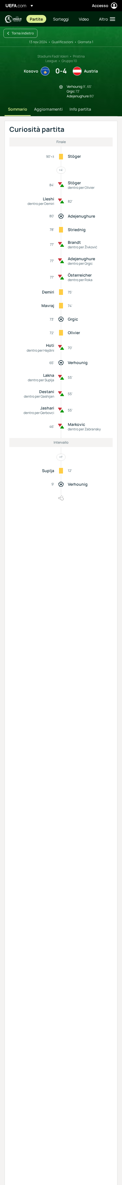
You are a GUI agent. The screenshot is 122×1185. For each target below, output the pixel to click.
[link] (36, 19)
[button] (105, 19)
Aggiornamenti (48, 109)
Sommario (17, 109)
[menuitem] (36, 19)
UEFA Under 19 (13, 19)
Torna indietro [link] (23, 33)
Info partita (80, 109)
